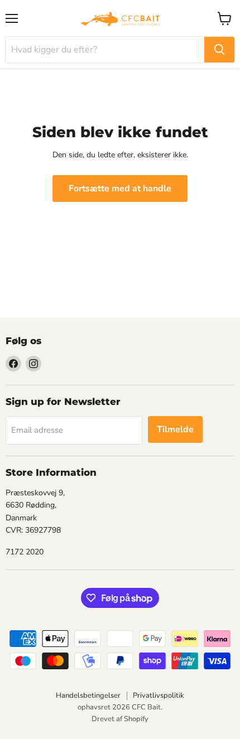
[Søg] (219, 49)
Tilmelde (175, 429)
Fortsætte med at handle (120, 188)
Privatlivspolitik (158, 695)
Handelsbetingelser (88, 695)
